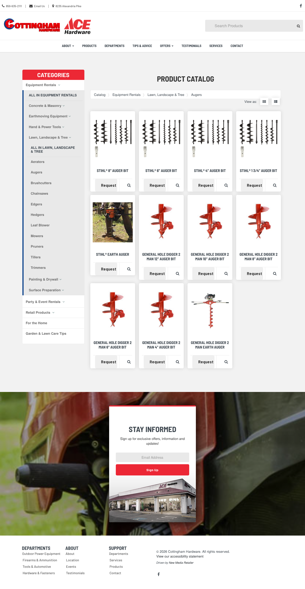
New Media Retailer (181, 563)
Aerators (37, 161)
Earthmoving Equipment (48, 116)
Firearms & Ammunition (40, 560)
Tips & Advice (142, 46)
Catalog (100, 94)
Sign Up (152, 470)
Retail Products (38, 312)
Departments (114, 46)
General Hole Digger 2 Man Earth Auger (210, 344)
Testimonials (191, 46)
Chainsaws (39, 193)
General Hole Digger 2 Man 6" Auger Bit (113, 344)
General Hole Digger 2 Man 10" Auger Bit (210, 256)
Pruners (37, 246)
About (70, 554)
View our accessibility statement (179, 556)
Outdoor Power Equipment (41, 554)
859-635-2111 (14, 6)
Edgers (36, 204)
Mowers (37, 236)
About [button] (67, 46)
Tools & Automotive (37, 566)
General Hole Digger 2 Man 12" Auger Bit (161, 256)
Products (89, 46)
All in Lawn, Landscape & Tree (53, 149)
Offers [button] (165, 46)
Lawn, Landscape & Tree (48, 137)
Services (216, 46)
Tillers (36, 257)
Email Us (39, 6)
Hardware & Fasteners (39, 573)
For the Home (36, 323)
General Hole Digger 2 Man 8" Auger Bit (258, 256)
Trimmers (38, 267)
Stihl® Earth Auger (112, 254)
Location (72, 560)
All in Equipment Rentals (53, 95)
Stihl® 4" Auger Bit (210, 170)
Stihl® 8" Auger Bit (112, 170)
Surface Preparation (45, 290)
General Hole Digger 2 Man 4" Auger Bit (161, 344)
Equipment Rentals (41, 85)
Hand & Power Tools (45, 127)
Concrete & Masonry (45, 105)
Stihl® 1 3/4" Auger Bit (258, 170)
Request (109, 185)
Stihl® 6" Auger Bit (161, 170)
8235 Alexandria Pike (68, 6)
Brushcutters (41, 183)
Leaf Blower (40, 225)
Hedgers (37, 214)
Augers (36, 172)
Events (71, 566)
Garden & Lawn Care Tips (46, 333)
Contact (237, 46)
